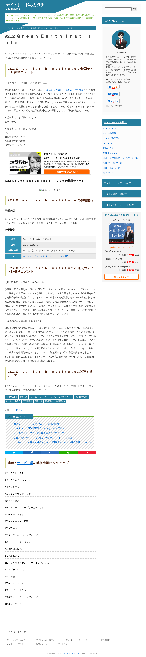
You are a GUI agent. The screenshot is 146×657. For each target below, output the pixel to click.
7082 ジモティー (13, 487)
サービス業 (17, 410)
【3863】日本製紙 (53, 90)
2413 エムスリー (13, 556)
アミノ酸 (23, 397)
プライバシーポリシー (16, 644)
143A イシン (108, 148)
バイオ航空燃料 (81, 397)
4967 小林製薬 (109, 133)
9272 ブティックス (14, 569)
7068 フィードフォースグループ (21, 597)
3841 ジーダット (110, 173)
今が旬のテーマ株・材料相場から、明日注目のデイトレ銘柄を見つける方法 (53, 442)
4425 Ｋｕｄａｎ (110, 153)
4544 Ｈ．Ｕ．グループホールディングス (26, 507)
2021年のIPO (11, 397)
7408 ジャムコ (109, 128)
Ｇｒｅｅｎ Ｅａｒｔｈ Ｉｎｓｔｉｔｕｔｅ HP (45, 256)
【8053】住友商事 (74, 90)
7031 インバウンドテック (18, 494)
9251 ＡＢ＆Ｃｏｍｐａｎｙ (19, 480)
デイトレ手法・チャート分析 (119, 204)
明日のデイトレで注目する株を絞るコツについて (39, 433)
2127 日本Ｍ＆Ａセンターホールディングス (27, 563)
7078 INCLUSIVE (14, 549)
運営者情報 (105, 640)
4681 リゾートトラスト (17, 590)
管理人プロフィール (114, 21)
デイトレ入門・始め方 (16, 640)
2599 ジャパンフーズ (112, 163)
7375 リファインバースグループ (21, 535)
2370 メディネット (14, 514)
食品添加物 (60, 401)
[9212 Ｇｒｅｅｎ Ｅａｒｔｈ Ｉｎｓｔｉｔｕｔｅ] (50, 452)
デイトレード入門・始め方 (117, 183)
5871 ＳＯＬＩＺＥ (14, 473)
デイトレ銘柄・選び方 (115, 194)
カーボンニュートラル (39, 397)
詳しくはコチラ (121, 277)
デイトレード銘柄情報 (115, 122)
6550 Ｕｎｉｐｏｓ (14, 583)
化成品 (9, 401)
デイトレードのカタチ (17, 632)
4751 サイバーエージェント (19, 542)
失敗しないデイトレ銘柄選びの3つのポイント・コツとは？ (44, 437)
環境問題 (38, 401)
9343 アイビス (12, 501)
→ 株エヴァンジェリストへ (66, 172)
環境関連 (49, 401)
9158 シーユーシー (14, 604)
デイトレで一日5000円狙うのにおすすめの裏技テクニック (44, 428)
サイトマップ (63, 644)
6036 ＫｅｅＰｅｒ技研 (17, 521)
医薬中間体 (27, 401)
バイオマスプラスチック (61, 397)
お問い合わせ (41, 644)
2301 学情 (10, 576)
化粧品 (17, 401)
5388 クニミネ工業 (111, 168)
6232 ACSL (108, 143)
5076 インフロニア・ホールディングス (120, 158)
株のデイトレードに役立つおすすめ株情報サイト (39, 424)
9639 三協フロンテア (15, 528)
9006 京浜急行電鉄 (111, 138)
